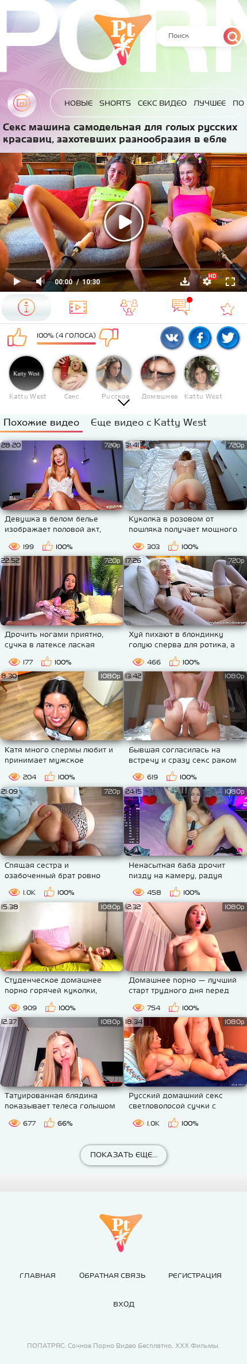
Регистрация (195, 1276)
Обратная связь (112, 1276)
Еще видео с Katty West (149, 422)
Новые (78, 103)
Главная (21, 102)
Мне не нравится (113, 338)
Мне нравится (19, 338)
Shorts (115, 103)
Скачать (185, 281)
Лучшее (210, 103)
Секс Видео (162, 103)
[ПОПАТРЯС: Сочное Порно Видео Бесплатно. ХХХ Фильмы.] (120, 1233)
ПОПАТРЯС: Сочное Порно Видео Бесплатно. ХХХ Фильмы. (123, 1345)
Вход (123, 1304)
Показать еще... (123, 1154)
